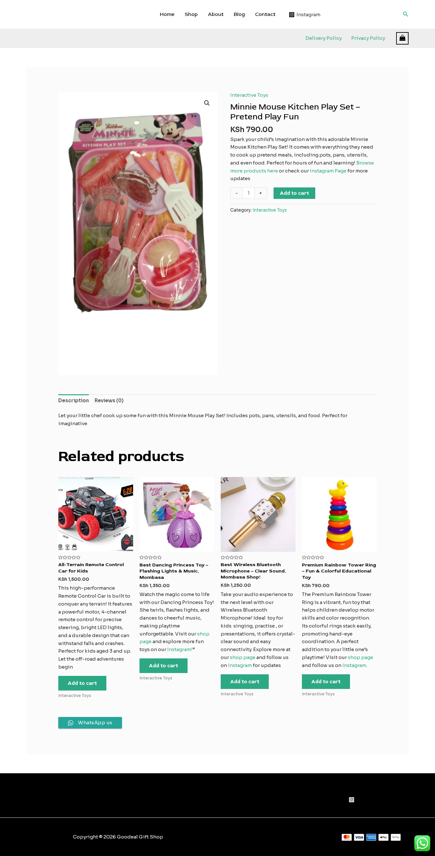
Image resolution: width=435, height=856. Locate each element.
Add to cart (294, 193)
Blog (239, 14)
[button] (207, 103)
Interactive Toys (249, 95)
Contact (265, 14)
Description (73, 400)
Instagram (240, 665)
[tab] (73, 400)
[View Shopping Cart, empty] (402, 38)
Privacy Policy (368, 38)
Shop (191, 14)
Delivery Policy (323, 38)
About (216, 14)
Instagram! (180, 649)
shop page (243, 657)
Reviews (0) (109, 400)
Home (167, 14)
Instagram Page (328, 171)
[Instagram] (351, 800)
